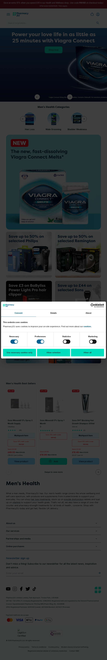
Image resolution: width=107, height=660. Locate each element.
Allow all (87, 352)
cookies (87, 326)
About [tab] (88, 313)
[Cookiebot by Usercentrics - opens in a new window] (92, 305)
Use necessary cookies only (19, 352)
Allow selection (53, 352)
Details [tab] (53, 313)
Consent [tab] (18, 313)
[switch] (40, 342)
